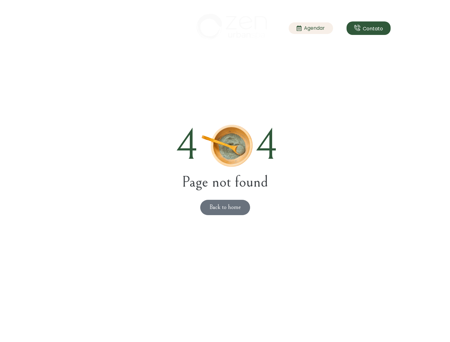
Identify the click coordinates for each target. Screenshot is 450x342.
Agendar (314, 28)
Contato (177, 26)
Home (26, 26)
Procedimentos (100, 26)
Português (421, 26)
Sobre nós (58, 26)
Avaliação (143, 26)
